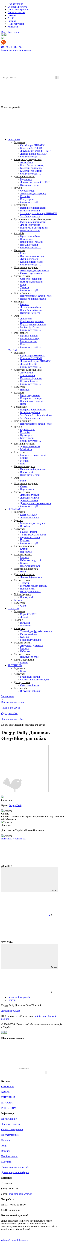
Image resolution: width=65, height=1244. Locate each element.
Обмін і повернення (18, 9)
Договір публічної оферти (15, 1172)
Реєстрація (13, 32)
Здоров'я (18, 520)
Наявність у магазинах (13, 838)
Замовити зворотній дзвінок (16, 50)
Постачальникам (16, 12)
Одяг (16, 315)
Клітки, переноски (24, 546)
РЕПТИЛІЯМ (15, 665)
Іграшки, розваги (23, 554)
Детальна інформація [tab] (19, 997)
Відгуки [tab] (12, 1000)
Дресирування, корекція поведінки (32, 219)
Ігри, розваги (21, 332)
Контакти (13, 26)
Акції (10, 18)
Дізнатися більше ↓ (11, 1010)
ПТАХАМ (13, 608)
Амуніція (19, 233)
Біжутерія (19, 301)
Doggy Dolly (15, 805)
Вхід (3, 32)
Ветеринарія (20, 205)
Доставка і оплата (17, 6)
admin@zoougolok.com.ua (14, 1240)
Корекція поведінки (24, 466)
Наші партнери (16, 23)
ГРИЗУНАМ (14, 509)
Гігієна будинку (22, 293)
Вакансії (12, 21)
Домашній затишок (24, 176)
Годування (19, 142)
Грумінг (18, 187)
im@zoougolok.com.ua (20, 1194)
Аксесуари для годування (27, 159)
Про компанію (15, 4)
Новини (12, 15)
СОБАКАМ (14, 139)
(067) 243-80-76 (11, 46)
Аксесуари (19, 529)
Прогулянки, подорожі (26, 267)
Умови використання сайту (16, 1167)
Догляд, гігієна (22, 276)
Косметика (19, 250)
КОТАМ (12, 350)
